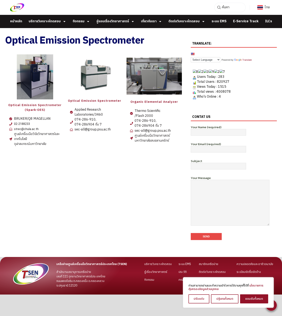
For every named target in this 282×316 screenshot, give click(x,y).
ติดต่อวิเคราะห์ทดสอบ (184, 21)
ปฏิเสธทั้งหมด (224, 298)
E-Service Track (245, 21)
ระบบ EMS (219, 21)
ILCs (268, 21)
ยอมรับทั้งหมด (254, 298)
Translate (247, 60)
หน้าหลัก (16, 21)
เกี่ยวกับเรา (148, 21)
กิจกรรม (78, 21)
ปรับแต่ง (199, 298)
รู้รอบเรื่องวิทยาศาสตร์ (112, 21)
